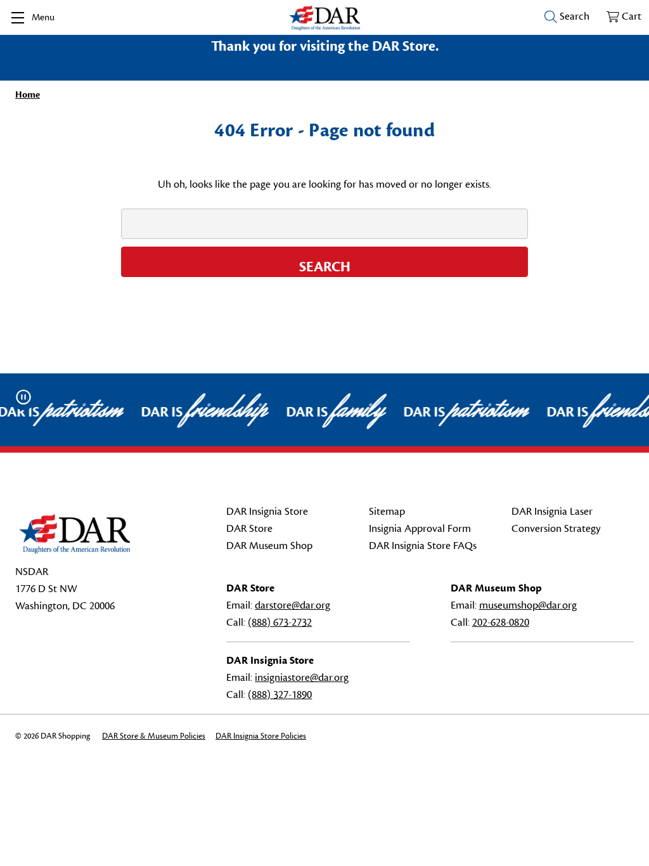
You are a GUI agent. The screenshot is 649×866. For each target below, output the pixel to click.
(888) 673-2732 (280, 623)
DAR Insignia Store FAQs (423, 546)
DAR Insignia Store (267, 512)
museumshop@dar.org (528, 605)
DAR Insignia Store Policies (260, 736)
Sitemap (387, 512)
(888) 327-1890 (280, 695)
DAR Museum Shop (269, 546)
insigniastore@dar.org (302, 678)
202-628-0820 (500, 623)
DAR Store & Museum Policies (153, 736)
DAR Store (249, 529)
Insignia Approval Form (420, 529)
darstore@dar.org (292, 605)
